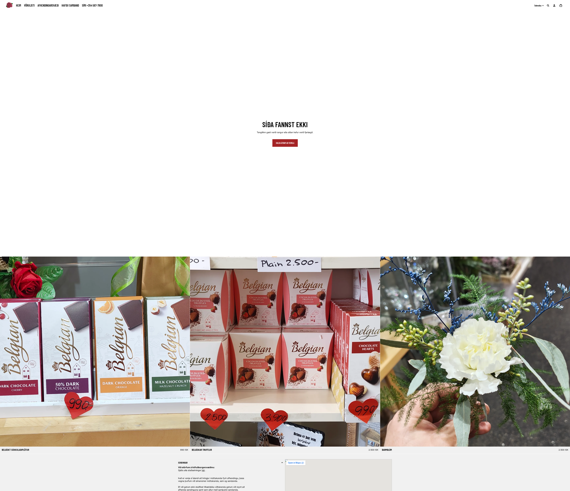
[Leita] (548, 5)
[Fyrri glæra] (383, 351)
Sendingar (182, 462)
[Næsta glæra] (566, 351)
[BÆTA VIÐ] (565, 442)
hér (203, 470)
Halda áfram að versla (285, 143)
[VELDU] (185, 442)
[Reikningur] (554, 5)
